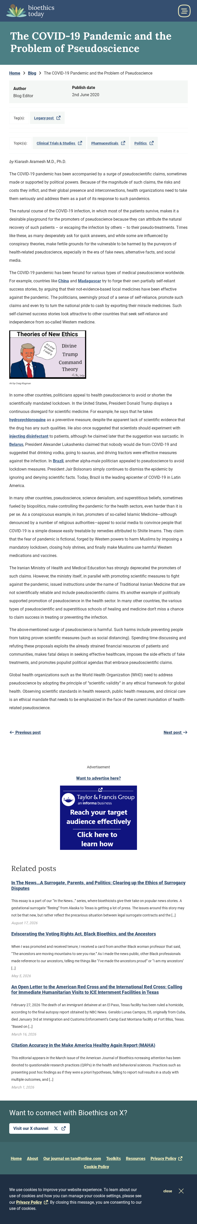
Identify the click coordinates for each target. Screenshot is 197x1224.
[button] (184, 11)
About (32, 1158)
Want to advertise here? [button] (98, 778)
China (63, 280)
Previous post (27, 732)
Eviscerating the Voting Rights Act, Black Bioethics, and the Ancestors (83, 934)
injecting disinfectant (28, 436)
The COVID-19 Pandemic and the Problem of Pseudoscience (98, 73)
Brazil (58, 460)
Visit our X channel (31, 1128)
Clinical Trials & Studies (56, 143)
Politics (140, 143)
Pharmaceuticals (105, 143)
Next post (173, 732)
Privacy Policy (163, 1158)
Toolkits (113, 1158)
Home (16, 1158)
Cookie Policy (96, 1166)
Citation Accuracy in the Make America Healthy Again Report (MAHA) (83, 1045)
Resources (135, 1158)
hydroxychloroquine (27, 419)
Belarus (16, 444)
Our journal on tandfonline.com (72, 1158)
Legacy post (44, 118)
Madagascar (89, 280)
